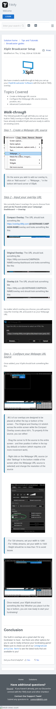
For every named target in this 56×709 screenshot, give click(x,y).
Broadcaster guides (15, 43)
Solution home (11, 40)
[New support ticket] (28, 25)
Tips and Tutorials (29, 40)
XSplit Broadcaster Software (20, 83)
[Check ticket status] (35, 25)
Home (21, 679)
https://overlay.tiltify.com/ (18, 223)
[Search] (23, 26)
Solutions (33, 679)
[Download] (22, 363)
